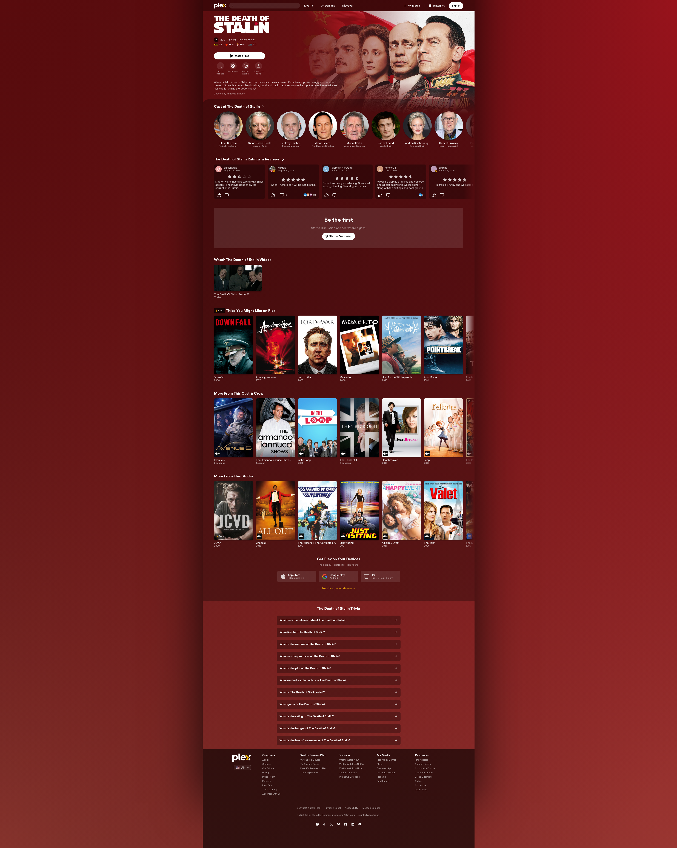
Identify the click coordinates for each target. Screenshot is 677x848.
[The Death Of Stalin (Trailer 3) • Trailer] (238, 282)
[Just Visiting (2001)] (359, 514)
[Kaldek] (272, 169)
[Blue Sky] (338, 824)
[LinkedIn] (352, 824)
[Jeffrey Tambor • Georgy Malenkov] (291, 129)
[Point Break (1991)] (443, 349)
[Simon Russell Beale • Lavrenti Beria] (259, 129)
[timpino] (434, 169)
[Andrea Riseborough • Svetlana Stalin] (417, 129)
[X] (331, 824)
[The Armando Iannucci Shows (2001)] (275, 431)
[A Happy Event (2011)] (401, 514)
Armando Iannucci (236, 93)
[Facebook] (345, 824)
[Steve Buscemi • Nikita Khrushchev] (228, 129)
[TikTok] (324, 824)
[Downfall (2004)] (233, 349)
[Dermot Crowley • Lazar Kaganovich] (449, 129)
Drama (251, 39)
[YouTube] (359, 824)
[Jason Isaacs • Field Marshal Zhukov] (322, 129)
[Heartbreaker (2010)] (401, 431)
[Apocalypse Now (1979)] (275, 349)
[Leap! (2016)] (443, 431)
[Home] (220, 5)
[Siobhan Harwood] (326, 169)
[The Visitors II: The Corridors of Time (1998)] (317, 514)
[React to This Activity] (218, 194)
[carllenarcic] (218, 169)
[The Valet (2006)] (443, 514)
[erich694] (380, 169)
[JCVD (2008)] (233, 514)
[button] (258, 68)
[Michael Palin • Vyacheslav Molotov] (354, 129)
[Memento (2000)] (359, 349)
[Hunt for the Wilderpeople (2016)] (401, 349)
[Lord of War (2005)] (317, 349)
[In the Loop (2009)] (317, 431)
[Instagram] (317, 824)
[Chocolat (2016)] (275, 514)
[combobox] (267, 5)
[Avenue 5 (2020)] (233, 431)
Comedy (242, 39)
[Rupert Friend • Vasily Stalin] (386, 129)
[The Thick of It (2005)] (359, 431)
